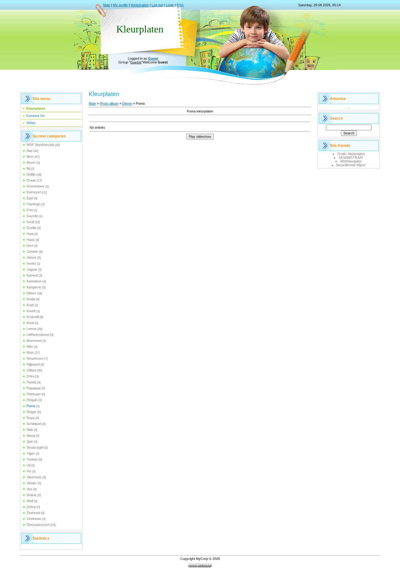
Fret (30, 210)
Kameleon (34, 281)
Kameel (32, 275)
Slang (31, 435)
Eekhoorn (34, 192)
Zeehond (33, 513)
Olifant (31, 370)
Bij (28, 168)
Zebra (31, 507)
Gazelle (32, 216)
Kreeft (31, 311)
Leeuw (32, 329)
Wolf (30, 501)
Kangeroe (34, 287)
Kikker (31, 293)
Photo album (109, 103)
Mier (30, 346)
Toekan (32, 459)
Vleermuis (34, 477)
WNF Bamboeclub (40, 145)
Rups (31, 418)
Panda (31, 382)
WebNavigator (351, 161)
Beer (30, 156)
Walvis (32, 495)
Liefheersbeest (38, 335)
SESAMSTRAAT (351, 157)
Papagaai (34, 388)
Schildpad (34, 424)
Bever (31, 162)
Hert (30, 245)
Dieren (127, 103)
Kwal (30, 323)
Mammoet (34, 340)
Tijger (31, 453)
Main (106, 5)
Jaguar (32, 269)
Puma (31, 406)
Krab (30, 305)
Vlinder (32, 483)
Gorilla (31, 228)
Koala (31, 299)
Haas (31, 240)
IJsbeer (32, 251)
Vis (29, 471)
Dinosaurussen (38, 525)
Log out (157, 5)
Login (170, 5)
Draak (31, 180)
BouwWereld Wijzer (351, 165)
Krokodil (33, 317)
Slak (30, 430)
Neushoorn (35, 358)
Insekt (31, 263)
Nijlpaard (33, 364)
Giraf (30, 222)
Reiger (32, 412)
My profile (120, 5)
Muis (30, 352)
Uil (28, 465)
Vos (29, 489)
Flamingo (33, 204)
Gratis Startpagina (351, 154)
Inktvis (32, 257)
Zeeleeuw (34, 519)
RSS (180, 5)
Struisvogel (35, 447)
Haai (30, 234)
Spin (30, 441)
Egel (30, 198)
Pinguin (32, 400)
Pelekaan (34, 394)
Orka (30, 376)
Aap (29, 150)
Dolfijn (31, 174)
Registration (140, 5)
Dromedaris (35, 186)
